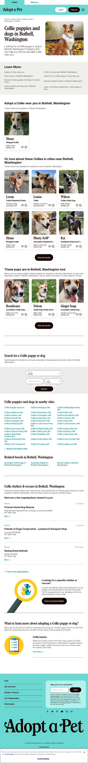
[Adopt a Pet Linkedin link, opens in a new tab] (71, 711)
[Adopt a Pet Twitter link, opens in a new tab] (53, 711)
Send (75, 690)
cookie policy (9, 754)
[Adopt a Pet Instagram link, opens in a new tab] (67, 711)
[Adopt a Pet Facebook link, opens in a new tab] (48, 711)
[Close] (84, 752)
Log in (60, 10)
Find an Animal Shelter (54, 601)
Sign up (74, 10)
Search (44, 389)
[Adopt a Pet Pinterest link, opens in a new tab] (57, 711)
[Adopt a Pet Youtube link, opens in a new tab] (62, 711)
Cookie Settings (44, 747)
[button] (22, 147)
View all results (44, 257)
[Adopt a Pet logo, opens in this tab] (44, 729)
